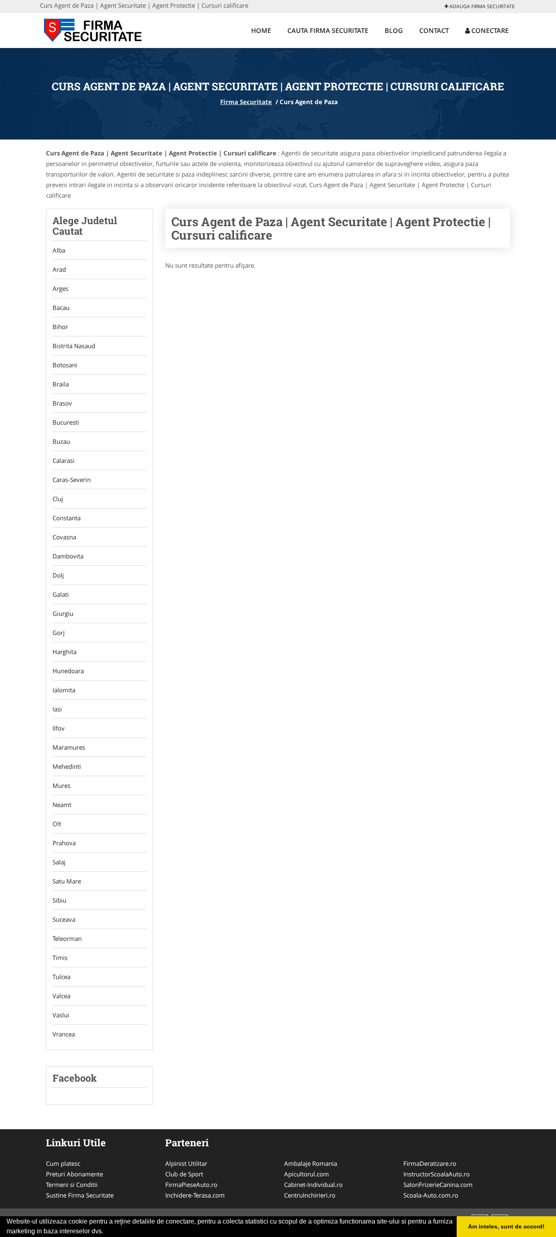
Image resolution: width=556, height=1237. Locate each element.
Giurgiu (63, 613)
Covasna (64, 537)
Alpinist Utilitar (186, 1163)
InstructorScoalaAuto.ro (436, 1174)
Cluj (58, 499)
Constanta (67, 518)
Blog (394, 30)
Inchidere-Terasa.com (195, 1195)
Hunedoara (68, 671)
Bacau (61, 307)
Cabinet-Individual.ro (313, 1184)
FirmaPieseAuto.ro (191, 1184)
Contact (434, 30)
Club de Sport (184, 1174)
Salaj (59, 862)
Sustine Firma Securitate (80, 1195)
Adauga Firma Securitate (481, 6)
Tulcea (61, 977)
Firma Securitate (246, 102)
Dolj (58, 575)
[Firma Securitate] (93, 29)
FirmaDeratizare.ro (429, 1163)
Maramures (69, 747)
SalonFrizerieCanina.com (438, 1184)
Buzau (61, 441)
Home (261, 30)
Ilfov (59, 728)
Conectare (489, 30)
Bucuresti (66, 422)
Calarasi (63, 460)
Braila (61, 384)
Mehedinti (67, 766)
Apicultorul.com (306, 1174)
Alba (59, 250)
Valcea (61, 996)
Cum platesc (63, 1163)
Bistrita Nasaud (74, 346)
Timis (60, 957)
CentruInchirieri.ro (309, 1195)
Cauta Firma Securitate (327, 30)
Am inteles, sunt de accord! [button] (506, 1226)
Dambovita (68, 556)
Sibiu (59, 900)
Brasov (62, 403)
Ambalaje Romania (310, 1163)
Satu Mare (67, 881)
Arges (60, 288)
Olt (57, 824)
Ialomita (64, 690)
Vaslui (61, 1015)
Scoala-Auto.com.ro (430, 1195)
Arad (59, 269)
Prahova (64, 843)
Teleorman (67, 938)
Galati (61, 594)
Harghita (65, 652)
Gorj (59, 632)
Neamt (62, 805)
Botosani (65, 365)
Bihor (60, 327)
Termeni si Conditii (72, 1184)
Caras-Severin (72, 480)
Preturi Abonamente (74, 1174)
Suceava (64, 919)
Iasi (57, 709)
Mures (61, 785)
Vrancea (64, 1034)
